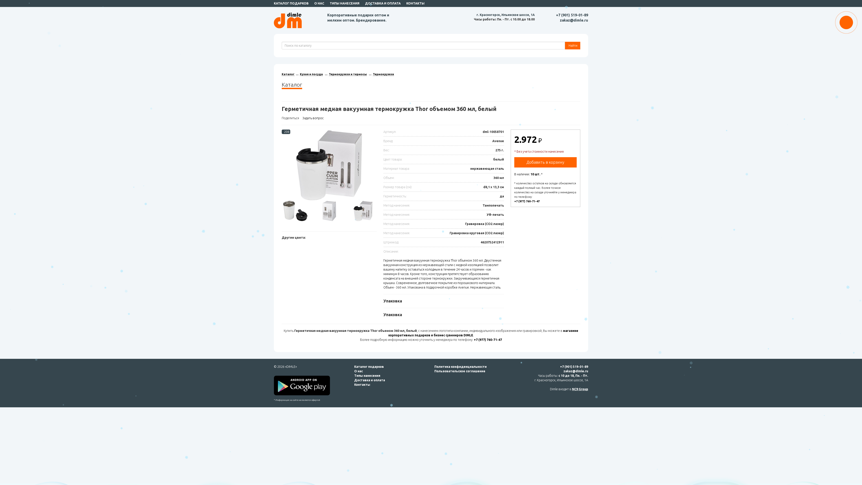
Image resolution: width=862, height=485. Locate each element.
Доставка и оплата (383, 3)
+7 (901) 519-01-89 (572, 15)
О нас (319, 3)
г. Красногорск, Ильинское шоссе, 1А (506, 15)
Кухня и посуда (311, 74)
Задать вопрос (313, 118)
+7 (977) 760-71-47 (527, 201)
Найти (572, 45)
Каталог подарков (291, 3)
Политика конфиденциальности (460, 366)
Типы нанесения (344, 3)
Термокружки (383, 74)
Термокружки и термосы (348, 74)
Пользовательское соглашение (459, 371)
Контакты (415, 3)
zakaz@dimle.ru (574, 20)
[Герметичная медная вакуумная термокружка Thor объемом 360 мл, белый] (329, 165)
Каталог (288, 74)
